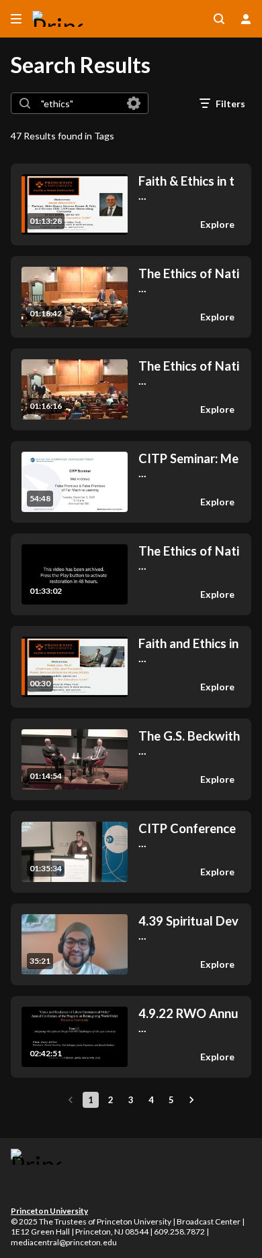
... (186, 188)
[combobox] (79, 103)
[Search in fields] (134, 103)
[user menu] (246, 18)
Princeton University (49, 1211)
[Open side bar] (16, 18)
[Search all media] (219, 18)
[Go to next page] (191, 1100)
